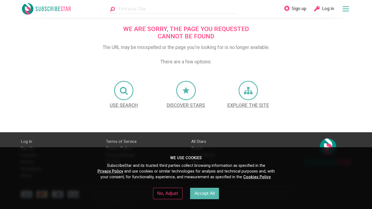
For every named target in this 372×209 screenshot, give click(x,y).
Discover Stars (186, 105)
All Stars (198, 141)
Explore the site (248, 105)
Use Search (124, 105)
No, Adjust (167, 193)
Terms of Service (121, 141)
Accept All (204, 193)
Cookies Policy (257, 177)
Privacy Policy (110, 171)
